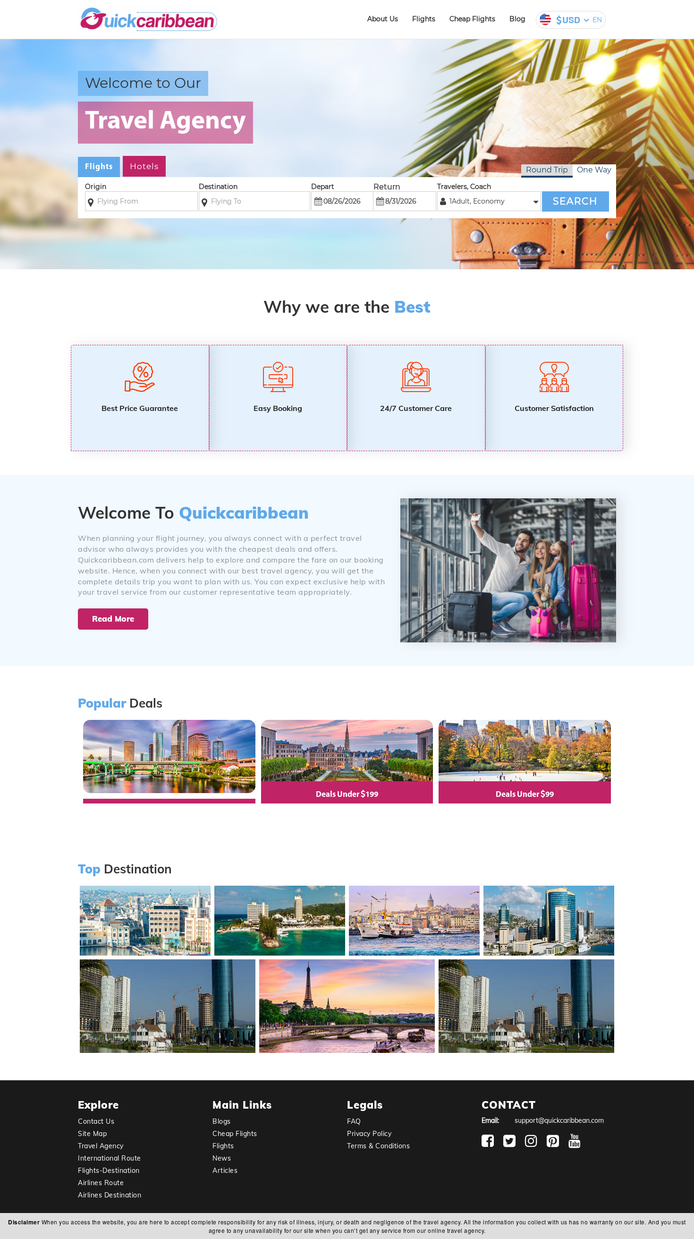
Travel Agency (101, 1146)
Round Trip (547, 169)
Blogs (221, 1121)
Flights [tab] (99, 167)
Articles (224, 1170)
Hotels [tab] (144, 166)
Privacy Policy (369, 1133)
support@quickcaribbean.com (559, 1120)
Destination (218, 186)
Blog (517, 19)
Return (386, 186)
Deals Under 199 (347, 795)
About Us (382, 19)
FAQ (354, 1121)
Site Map (92, 1133)
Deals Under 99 (525, 795)
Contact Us (96, 1121)
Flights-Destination (109, 1170)
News (221, 1158)
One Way (594, 169)
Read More (113, 619)
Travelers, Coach (464, 186)
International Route (109, 1158)
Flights (423, 19)
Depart (322, 186)
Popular (102, 703)
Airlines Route (101, 1183)
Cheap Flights (472, 19)
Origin (95, 186)
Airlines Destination (109, 1195)
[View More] (144, 951)
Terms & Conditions (378, 1146)
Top (89, 869)
